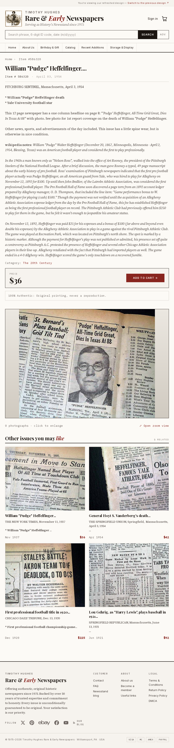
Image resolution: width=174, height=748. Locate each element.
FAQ (95, 686)
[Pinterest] (31, 722)
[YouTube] (66, 722)
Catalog (70, 47)
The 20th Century (37, 263)
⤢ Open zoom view (154, 426)
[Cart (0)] (164, 18)
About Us (28, 47)
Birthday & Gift (50, 47)
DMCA (153, 701)
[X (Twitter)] (23, 722)
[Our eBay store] (44, 722)
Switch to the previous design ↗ (148, 2)
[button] (87, 363)
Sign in (153, 18)
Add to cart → (145, 277)
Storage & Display (121, 47)
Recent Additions (92, 47)
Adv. (163, 34)
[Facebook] (56, 722)
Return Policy (157, 690)
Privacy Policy (158, 695)
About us (127, 680)
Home (12, 47)
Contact (98, 680)
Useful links (128, 695)
